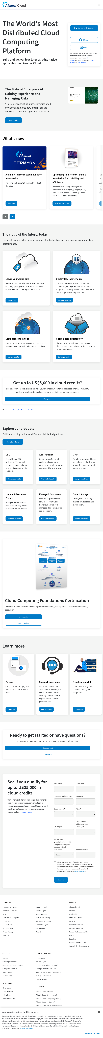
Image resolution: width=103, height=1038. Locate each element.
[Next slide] (12, 216)
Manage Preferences (92, 1033)
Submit (61, 880)
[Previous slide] (5, 216)
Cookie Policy (81, 62)
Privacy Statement (26, 1028)
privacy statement (79, 871)
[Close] (99, 1012)
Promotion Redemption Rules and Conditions (20, 410)
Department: (59, 809)
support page (26, 812)
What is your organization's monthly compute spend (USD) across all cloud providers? (64, 844)
